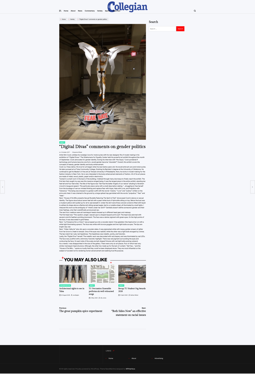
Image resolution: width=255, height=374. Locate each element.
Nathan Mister (134, 295)
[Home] (63, 21)
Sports (107, 11)
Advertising (159, 358)
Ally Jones (103, 298)
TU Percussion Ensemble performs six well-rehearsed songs (101, 291)
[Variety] (72, 21)
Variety (99, 11)
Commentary (90, 11)
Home (66, 11)
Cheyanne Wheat (77, 152)
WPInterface (130, 369)
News (80, 11)
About (73, 11)
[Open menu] (60, 11)
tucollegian (76, 295)
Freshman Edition (65, 285)
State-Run (116, 11)
